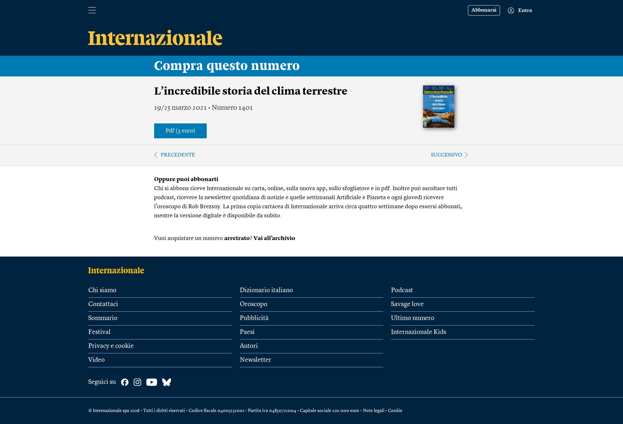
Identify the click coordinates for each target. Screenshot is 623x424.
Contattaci (103, 304)
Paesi (247, 332)
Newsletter (255, 360)
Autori (249, 346)
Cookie (395, 410)
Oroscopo (253, 304)
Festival (99, 332)
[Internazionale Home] (118, 270)
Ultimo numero (412, 318)
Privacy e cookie (111, 346)
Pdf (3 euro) (180, 131)
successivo (446, 155)
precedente (178, 155)
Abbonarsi (483, 10)
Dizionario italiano (266, 290)
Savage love (407, 304)
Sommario (102, 318)
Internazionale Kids (418, 332)
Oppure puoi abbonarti (186, 179)
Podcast (402, 290)
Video (96, 360)
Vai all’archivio (274, 238)
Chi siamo (102, 290)
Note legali (374, 410)
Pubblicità (254, 318)
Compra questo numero (227, 66)
